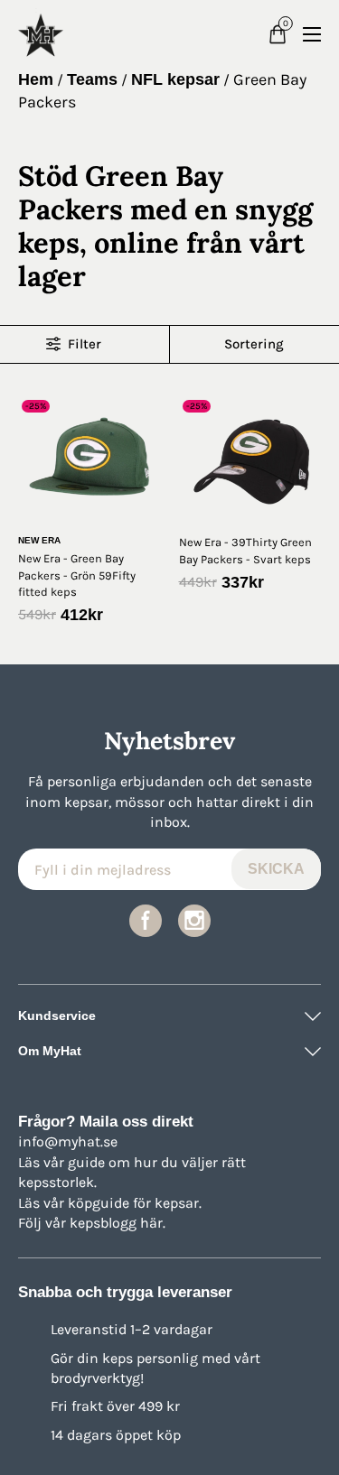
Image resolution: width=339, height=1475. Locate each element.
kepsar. (178, 1202)
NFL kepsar (175, 79)
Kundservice (57, 1015)
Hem (35, 79)
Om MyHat (49, 1051)
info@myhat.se (68, 1141)
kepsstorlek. (57, 1182)
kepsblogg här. (117, 1222)
